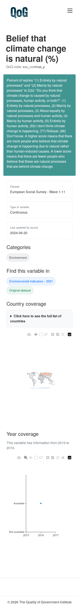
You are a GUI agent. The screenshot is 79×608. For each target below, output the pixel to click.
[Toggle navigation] (70, 11)
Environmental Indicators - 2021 (31, 281)
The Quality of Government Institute (45, 602)
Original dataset (20, 290)
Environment (18, 257)
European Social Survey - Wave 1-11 (37, 191)
